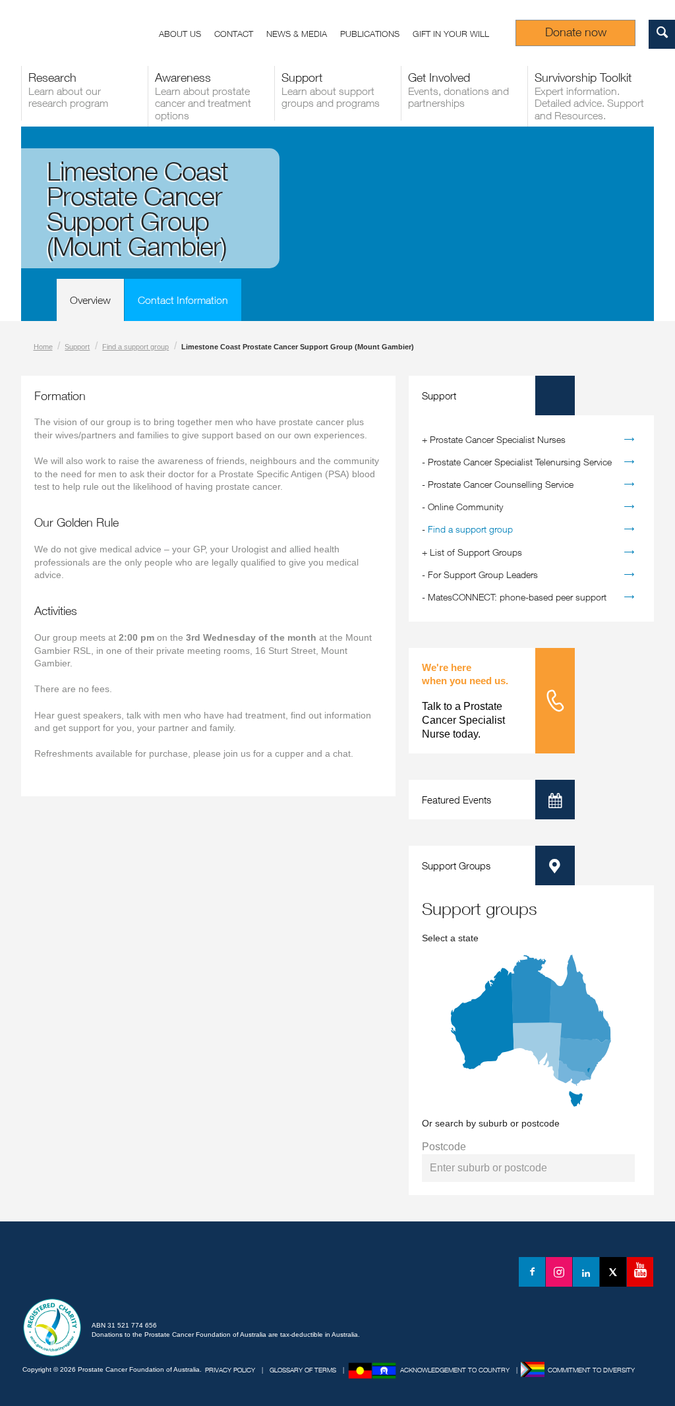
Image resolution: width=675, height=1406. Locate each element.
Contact (233, 33)
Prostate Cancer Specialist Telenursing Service (520, 461)
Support (77, 347)
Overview (90, 300)
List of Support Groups (476, 552)
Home (43, 347)
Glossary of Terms (303, 1370)
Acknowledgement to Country (455, 1370)
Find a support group (135, 347)
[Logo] (80, 1274)
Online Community (465, 506)
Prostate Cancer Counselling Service (500, 484)
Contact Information (183, 300)
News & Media (296, 33)
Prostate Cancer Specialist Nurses (498, 439)
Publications (369, 33)
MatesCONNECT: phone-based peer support (517, 596)
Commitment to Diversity (591, 1370)
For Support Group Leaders (483, 574)
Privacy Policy (230, 1370)
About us (180, 33)
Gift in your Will (451, 33)
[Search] (662, 34)
